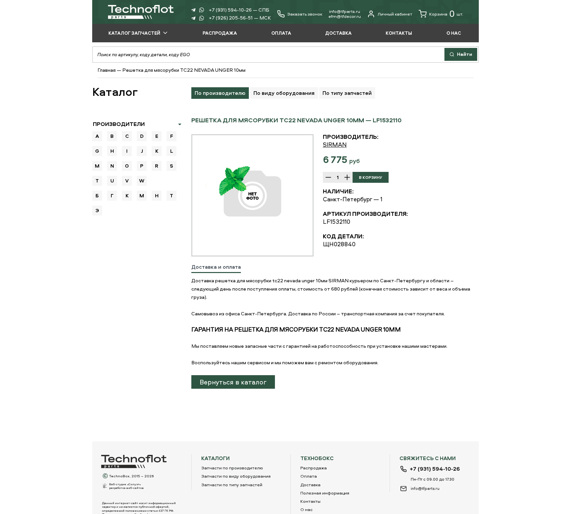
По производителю (220, 93)
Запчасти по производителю (232, 468)
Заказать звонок (304, 14)
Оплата (308, 476)
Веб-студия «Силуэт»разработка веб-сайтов (126, 486)
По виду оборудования (284, 93)
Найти (464, 54)
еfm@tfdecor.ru (344, 16)
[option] (252, 195)
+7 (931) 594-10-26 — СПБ (239, 9)
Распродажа (313, 468)
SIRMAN (335, 144)
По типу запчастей (347, 93)
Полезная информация (324, 493)
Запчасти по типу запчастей (231, 485)
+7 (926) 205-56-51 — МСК (240, 17)
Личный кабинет (395, 14)
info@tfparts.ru (344, 11)
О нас (306, 509)
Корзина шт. (446, 14)
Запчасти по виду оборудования (236, 476)
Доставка (310, 485)
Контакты (310, 501)
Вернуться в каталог (233, 381)
